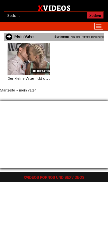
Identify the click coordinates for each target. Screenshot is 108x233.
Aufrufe (86, 36)
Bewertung (97, 36)
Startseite (7, 90)
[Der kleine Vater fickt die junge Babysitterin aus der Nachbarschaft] (29, 59)
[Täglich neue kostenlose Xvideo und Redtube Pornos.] (54, 7)
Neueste (76, 36)
